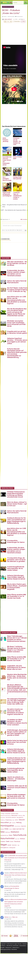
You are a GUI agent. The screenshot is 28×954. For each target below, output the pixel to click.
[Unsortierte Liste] (12, 230)
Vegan (4, 844)
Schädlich (3, 841)
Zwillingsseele (12, 847)
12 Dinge (2, 813)
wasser (9, 845)
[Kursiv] (5, 230)
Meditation (15, 832)
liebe (3, 832)
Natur (10, 835)
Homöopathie (7, 825)
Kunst (10, 829)
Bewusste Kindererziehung (6, 815)
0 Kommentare (20, 16)
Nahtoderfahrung (4, 835)
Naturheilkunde (20, 835)
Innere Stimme (17, 826)
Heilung (18, 822)
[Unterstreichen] (6, 230)
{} (19, 230)
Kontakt (2, 947)
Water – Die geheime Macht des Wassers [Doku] (14, 205)
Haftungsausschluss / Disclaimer (9, 949)
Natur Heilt (17, 838)
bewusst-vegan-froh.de (15, 943)
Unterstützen (22, 945)
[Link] (17, 230)
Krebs (7, 829)
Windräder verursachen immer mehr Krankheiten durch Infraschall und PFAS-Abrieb (15, 858)
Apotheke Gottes (14, 813)
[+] (21, 230)
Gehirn (16, 820)
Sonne (11, 841)
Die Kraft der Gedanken (11, 817)
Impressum (8, 947)
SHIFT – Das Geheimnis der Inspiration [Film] (13, 210)
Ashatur (4, 16)
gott (10, 822)
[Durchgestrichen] (8, 230)
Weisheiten (14, 845)
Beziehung (20, 815)
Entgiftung (3, 819)
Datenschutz (15, 947)
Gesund (22, 820)
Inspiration (23, 826)
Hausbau (13, 822)
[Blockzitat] (14, 230)
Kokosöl (2, 829)
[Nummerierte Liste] (10, 230)
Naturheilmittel (7, 838)
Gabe (13, 819)
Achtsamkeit (7, 813)
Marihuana (7, 832)
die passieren (20, 817)
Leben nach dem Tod (18, 829)
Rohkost (22, 838)
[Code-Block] (15, 230)
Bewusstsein (14, 815)
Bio (24, 815)
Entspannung (8, 820)
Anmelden (24, 219)
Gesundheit (5, 822)
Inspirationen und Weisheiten (8, 6)
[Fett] (3, 230)
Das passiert (3, 817)
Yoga (18, 845)
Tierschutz (17, 841)
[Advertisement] (14, 33)
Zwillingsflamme (5, 847)
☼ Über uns (14, 917)
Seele (7, 841)
